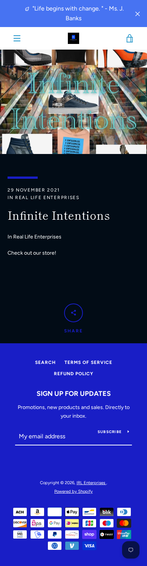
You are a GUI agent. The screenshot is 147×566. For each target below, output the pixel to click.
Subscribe (110, 431)
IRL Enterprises (91, 482)
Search (45, 362)
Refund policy (73, 373)
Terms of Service (88, 362)
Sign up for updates (74, 393)
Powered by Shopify (73, 491)
